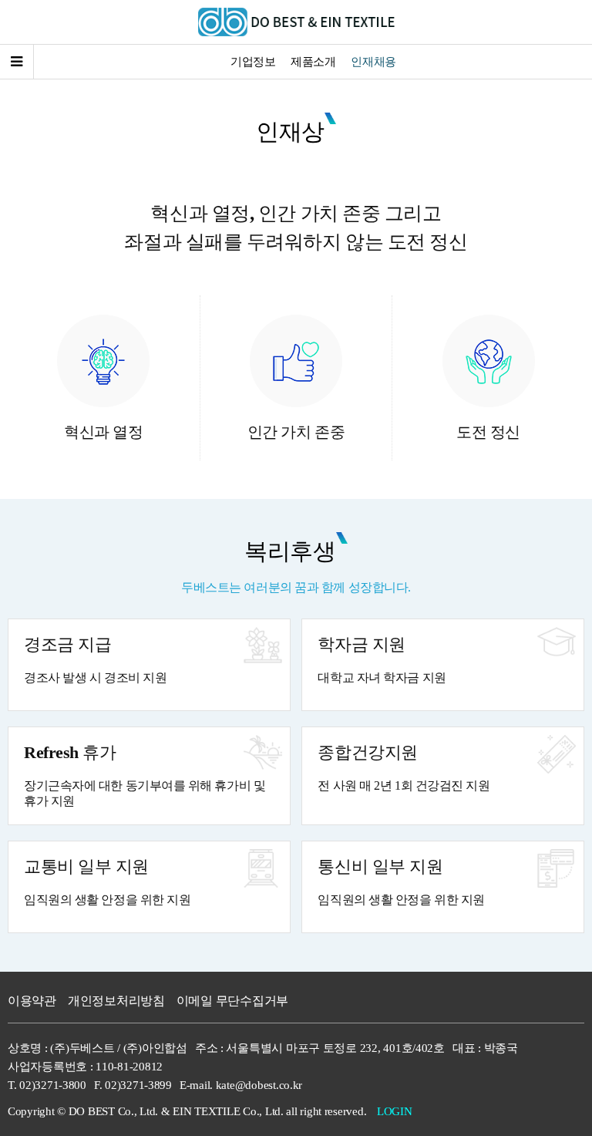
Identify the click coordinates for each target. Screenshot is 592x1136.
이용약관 (32, 1000)
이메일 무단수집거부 (232, 1000)
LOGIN (394, 1111)
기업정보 (252, 62)
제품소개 (313, 62)
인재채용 (373, 62)
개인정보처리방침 (116, 1000)
